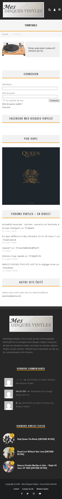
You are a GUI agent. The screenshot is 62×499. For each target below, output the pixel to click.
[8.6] (8, 471)
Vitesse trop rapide (13, 256)
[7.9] (8, 444)
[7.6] (8, 457)
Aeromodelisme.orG (11, 296)
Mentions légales (42, 489)
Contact (16, 489)
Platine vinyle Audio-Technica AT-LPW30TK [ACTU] (42, 49)
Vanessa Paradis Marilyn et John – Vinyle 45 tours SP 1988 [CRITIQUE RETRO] (37, 466)
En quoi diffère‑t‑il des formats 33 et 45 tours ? (29, 236)
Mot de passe (8, 93)
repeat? (6, 247)
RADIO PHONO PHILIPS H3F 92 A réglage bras (29, 264)
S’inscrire (6, 107)
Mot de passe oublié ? (12, 104)
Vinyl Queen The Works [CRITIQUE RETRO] (36, 438)
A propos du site (27, 489)
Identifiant (7, 84)
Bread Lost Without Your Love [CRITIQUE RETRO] (35, 453)
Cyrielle (19, 379)
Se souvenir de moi (15, 100)
